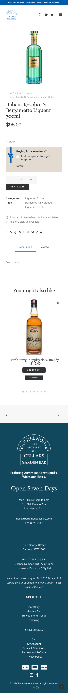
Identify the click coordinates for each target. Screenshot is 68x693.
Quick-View (14, 303)
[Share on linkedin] (24, 232)
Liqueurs (27, 93)
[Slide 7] (45, 392)
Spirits (18, 93)
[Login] (45, 14)
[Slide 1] (23, 392)
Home (9, 93)
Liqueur (48, 202)
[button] (60, 14)
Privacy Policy (34, 656)
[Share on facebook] (7, 232)
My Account (34, 643)
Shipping (34, 620)
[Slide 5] (37, 392)
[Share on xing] (37, 232)
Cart (34, 639)
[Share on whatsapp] (28, 232)
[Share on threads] (15, 232)
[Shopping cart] (50, 14)
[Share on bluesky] (32, 232)
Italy (40, 202)
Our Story (34, 607)
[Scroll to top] (61, 686)
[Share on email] (41, 232)
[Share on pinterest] (20, 232)
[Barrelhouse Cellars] (11, 15)
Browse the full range (34, 615)
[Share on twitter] (11, 232)
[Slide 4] (34, 392)
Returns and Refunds (34, 652)
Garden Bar (34, 611)
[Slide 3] (30, 392)
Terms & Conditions (34, 648)
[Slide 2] (27, 392)
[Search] (39, 14)
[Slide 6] (41, 392)
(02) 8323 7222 (34, 523)
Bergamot (31, 202)
